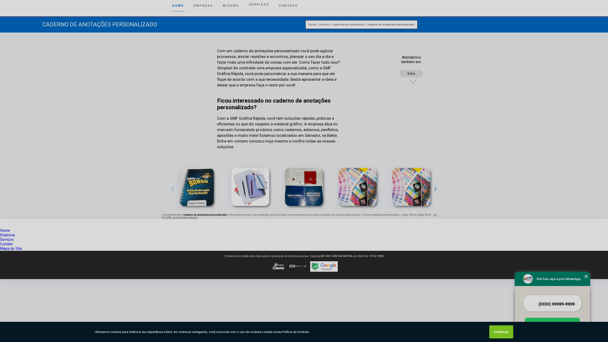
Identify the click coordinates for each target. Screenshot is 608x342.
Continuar (501, 332)
